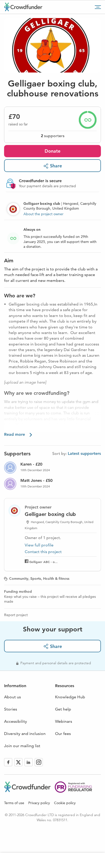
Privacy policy (39, 803)
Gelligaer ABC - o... (43, 562)
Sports (35, 578)
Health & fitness (56, 578)
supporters (52, 135)
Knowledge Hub (70, 697)
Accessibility (15, 721)
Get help (63, 709)
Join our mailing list (22, 745)
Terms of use (14, 803)
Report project (16, 615)
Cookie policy (65, 803)
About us (12, 697)
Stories (10, 709)
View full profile (39, 545)
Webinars (63, 721)
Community (18, 578)
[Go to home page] (23, 7)
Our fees (63, 733)
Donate (52, 151)
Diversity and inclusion (25, 733)
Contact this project (43, 551)
